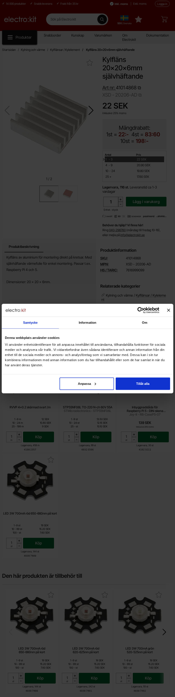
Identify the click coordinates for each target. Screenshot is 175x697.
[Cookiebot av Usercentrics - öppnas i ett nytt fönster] (140, 310)
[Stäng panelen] (168, 310)
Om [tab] (144, 322)
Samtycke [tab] (30, 322)
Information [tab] (87, 322)
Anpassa (84, 383)
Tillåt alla (142, 383)
